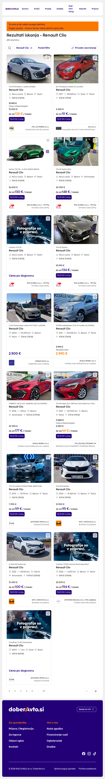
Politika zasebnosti (87, 769)
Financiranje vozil (57, 734)
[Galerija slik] (29, 69)
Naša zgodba (55, 728)
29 (44, 691)
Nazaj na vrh (85, 709)
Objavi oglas (16, 740)
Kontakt (13, 746)
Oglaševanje (54, 740)
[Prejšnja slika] (10, 69)
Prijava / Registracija (21, 728)
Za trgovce (15, 734)
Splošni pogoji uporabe (64, 769)
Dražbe (51, 746)
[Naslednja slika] (47, 69)
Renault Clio (22, 48)
